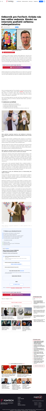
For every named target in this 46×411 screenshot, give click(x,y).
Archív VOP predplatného (17, 410)
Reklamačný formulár (25, 410)
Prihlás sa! (7, 248)
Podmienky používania (39, 409)
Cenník (19, 402)
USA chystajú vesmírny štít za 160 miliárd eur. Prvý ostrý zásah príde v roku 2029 (39, 356)
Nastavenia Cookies (14, 409)
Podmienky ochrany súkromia (6, 409)
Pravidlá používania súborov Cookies (30, 409)
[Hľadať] (2, 1)
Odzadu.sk (36, 403)
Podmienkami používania (18, 287)
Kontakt (19, 397)
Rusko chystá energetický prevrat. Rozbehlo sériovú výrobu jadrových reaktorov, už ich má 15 (39, 302)
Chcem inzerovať (21, 398)
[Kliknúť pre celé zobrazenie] (16, 39)
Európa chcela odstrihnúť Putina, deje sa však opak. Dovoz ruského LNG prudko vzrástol (39, 353)
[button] (17, 258)
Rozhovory (31, 1)
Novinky (11, 298)
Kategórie (35, 1)
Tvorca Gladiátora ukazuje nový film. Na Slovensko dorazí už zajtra (39, 316)
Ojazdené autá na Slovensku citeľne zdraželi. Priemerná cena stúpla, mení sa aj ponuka (39, 362)
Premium (41, 1)
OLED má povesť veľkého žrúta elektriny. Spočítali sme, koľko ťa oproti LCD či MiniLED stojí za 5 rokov (39, 311)
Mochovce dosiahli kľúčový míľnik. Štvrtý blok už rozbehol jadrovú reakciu (39, 359)
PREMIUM (19, 1)
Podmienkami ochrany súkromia (10, 287)
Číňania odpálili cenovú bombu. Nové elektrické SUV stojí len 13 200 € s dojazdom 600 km (39, 307)
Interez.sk (39, 402)
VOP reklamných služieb (32, 410)
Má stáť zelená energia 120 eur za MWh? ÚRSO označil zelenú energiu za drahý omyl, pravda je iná (39, 349)
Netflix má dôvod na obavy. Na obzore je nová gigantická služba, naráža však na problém (39, 320)
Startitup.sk (36, 402)
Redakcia (19, 401)
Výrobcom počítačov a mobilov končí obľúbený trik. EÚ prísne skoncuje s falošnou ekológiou (39, 346)
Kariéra (19, 403)
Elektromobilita (25, 1)
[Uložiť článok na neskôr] (2, 52)
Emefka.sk (40, 403)
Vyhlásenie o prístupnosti (20, 409)
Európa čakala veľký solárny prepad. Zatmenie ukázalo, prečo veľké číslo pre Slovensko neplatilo (39, 342)
